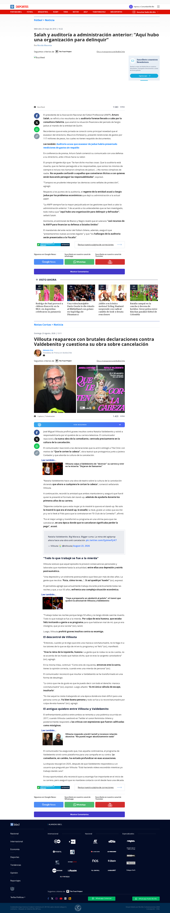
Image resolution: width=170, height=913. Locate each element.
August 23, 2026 (81, 545)
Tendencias (15, 865)
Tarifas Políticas (17, 897)
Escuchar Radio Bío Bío (146, 12)
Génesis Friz (48, 350)
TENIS (65, 12)
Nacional (14, 833)
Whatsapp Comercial (103, 898)
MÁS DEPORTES (116, 12)
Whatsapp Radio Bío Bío (147, 899)
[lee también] (53, 469)
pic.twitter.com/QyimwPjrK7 (101, 540)
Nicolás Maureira (44, 45)
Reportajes (15, 880)
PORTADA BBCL (16, 12)
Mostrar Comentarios (79, 272)
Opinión (14, 872)
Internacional (16, 841)
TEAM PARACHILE (99, 12)
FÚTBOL (30, 12)
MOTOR (76, 12)
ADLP (86, 12)
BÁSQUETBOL (43, 12)
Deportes (14, 857)
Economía (14, 849)
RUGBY (55, 12)
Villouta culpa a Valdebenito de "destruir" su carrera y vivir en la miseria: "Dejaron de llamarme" (94, 465)
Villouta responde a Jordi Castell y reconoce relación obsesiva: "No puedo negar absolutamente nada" (91, 735)
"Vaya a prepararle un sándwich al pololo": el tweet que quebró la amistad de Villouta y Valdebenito (93, 599)
